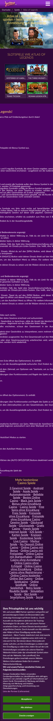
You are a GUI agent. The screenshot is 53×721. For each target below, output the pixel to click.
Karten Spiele (20, 535)
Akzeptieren (26, 699)
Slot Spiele (30, 594)
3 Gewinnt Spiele (20, 488)
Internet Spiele (18, 532)
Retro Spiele (33, 588)
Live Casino (20, 541)
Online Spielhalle (27, 583)
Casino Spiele (28, 507)
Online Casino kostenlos (25, 575)
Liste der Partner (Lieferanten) (16, 691)
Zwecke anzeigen (26, 716)
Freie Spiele (19, 513)
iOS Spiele (36, 532)
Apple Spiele (30, 491)
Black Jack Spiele (31, 500)
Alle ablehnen (26, 708)
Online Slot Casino (21, 578)
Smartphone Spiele (21, 597)
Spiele (17, 10)
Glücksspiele (26, 525)
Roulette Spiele (18, 591)
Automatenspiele (20, 494)
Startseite (6, 10)
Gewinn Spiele (19, 522)
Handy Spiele (31, 528)
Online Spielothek (24, 586)
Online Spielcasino (28, 580)
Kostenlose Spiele (30, 538)
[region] (26, 660)
